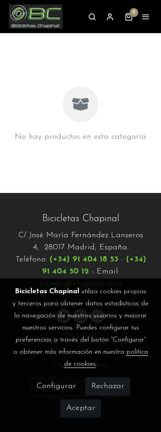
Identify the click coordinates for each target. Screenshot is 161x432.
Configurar (56, 386)
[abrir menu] (146, 17)
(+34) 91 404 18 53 (84, 260)
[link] (36, 16)
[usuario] (110, 17)
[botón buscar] (92, 17)
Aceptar (80, 408)
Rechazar (107, 386)
